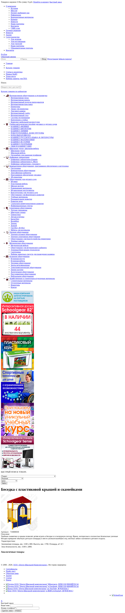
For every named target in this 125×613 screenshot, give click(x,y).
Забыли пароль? (65, 59)
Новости (14, 22)
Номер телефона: (8, 608)
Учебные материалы (19, 197)
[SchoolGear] (117, 595)
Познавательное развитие (21, 199)
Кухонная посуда (18, 259)
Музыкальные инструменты (22, 190)
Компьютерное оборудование (23, 170)
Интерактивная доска (20, 98)
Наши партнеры (17, 24)
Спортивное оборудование (20, 208)
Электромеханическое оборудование (26, 267)
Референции (16, 15)
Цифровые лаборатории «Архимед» (26, 164)
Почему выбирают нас (20, 13)
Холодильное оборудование (22, 272)
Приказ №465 (11, 74)
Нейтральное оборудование (22, 276)
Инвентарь (15, 285)
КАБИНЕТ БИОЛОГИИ (21, 129)
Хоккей (14, 226)
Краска (14, 287)
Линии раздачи (17, 270)
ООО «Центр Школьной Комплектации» (30, 565)
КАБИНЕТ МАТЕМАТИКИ (23, 140)
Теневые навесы (17, 241)
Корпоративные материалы (22, 17)
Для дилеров (16, 39)
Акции (9, 35)
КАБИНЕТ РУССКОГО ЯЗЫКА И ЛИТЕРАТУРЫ (32, 137)
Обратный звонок (8, 57)
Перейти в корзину (41, 2)
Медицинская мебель (19, 245)
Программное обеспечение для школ (26, 175)
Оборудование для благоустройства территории (31, 239)
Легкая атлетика (17, 217)
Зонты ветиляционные (20, 265)
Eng (5, 54)
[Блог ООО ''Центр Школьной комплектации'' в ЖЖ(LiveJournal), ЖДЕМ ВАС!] (39, 591)
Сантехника (16, 252)
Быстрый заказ (56, 2)
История (14, 8)
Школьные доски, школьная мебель (24, 148)
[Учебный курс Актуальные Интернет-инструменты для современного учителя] (17, 435)
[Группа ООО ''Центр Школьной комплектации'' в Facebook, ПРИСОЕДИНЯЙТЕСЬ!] (42, 586)
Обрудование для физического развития (27, 195)
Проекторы (15, 107)
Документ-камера (18, 111)
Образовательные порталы (22, 48)
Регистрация (52, 59)
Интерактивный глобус (20, 113)
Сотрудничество (13, 37)
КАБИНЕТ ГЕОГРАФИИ (21, 144)
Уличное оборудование (19, 232)
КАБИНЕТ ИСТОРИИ (20, 142)
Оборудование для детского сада (22, 179)
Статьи (9, 578)
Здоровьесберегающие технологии (25, 250)
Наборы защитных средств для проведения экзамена (33, 254)
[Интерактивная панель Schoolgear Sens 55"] (17, 468)
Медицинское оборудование (21, 243)
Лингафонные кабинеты (21, 173)
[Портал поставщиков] (17, 303)
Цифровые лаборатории (19, 157)
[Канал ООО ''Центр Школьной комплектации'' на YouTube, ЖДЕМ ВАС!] (37, 589)
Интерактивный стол (19, 115)
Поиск (8, 580)
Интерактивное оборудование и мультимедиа (28, 96)
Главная (9, 63)
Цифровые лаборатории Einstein (24, 159)
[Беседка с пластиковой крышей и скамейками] (19, 530)
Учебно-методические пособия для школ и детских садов (33, 124)
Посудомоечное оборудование (23, 274)
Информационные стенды (22, 206)
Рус (2, 54)
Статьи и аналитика (14, 72)
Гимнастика (16, 215)
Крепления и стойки (19, 120)
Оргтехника (16, 168)
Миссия (14, 11)
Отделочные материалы (21, 283)
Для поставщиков (18, 41)
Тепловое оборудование (21, 263)
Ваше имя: (5, 605)
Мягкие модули (17, 186)
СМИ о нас (15, 28)
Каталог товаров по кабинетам (14, 91)
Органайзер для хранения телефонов (26, 155)
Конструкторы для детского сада (24, 192)
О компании (11, 6)
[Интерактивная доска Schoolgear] (17, 336)
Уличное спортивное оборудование (25, 237)
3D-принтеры (16, 177)
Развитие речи (17, 201)
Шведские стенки (18, 212)
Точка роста (11, 76)
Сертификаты (11, 569)
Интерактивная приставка (22, 104)
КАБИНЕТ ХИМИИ (19, 131)
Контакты (15, 26)
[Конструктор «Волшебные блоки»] (17, 369)
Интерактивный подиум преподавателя (27, 102)
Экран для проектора (19, 109)
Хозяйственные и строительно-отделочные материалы (32, 278)
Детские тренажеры (19, 210)
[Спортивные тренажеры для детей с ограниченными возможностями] (17, 402)
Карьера (14, 19)
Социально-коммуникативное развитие (27, 203)
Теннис (14, 223)
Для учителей (16, 44)
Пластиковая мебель (19, 184)
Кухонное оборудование (19, 256)
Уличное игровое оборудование (24, 234)
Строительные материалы (21, 281)
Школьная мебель (18, 153)
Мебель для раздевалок (20, 230)
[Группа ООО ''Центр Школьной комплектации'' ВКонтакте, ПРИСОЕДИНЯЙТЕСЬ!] (42, 584)
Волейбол (15, 221)
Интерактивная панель (20, 100)
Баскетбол (15, 219)
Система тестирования (20, 118)
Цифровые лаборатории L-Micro (24, 162)
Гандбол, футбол (18, 228)
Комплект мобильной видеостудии (25, 122)
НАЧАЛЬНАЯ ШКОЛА (21, 135)
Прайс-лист (11, 571)
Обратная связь (12, 573)
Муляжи (14, 181)
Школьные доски (18, 151)
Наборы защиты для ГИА (16, 78)
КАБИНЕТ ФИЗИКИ (20, 126)
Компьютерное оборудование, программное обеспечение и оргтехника (39, 166)
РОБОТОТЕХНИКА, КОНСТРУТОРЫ (27, 133)
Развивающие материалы (21, 188)
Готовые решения (13, 30)
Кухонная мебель (18, 261)
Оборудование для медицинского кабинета (29, 248)
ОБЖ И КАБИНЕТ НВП (21, 146)
